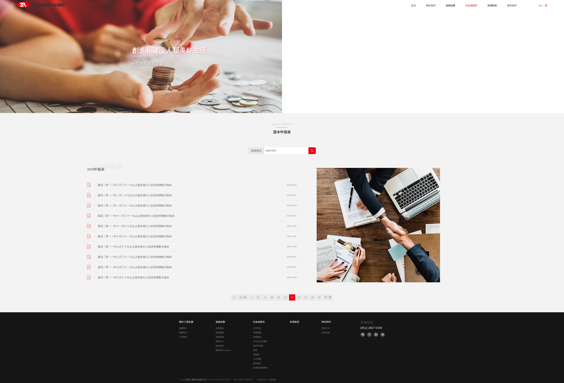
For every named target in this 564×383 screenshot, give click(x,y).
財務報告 (257, 337)
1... (234, 297)
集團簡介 (183, 328)
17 (319, 297)
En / (541, 5)
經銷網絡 (220, 332)
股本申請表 (258, 346)
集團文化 (183, 332)
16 (312, 297)
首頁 (413, 5)
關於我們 (430, 5)
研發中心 (220, 341)
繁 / (535, 5)
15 (305, 297)
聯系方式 (326, 328)
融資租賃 (220, 346)
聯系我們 (512, 5)
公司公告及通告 (260, 341)
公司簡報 (257, 359)
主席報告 (183, 337)
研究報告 (257, 363)
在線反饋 (326, 332)
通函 (255, 350)
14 (299, 297)
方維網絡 (272, 380)
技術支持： (263, 380)
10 (272, 297)
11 (279, 297)
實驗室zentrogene (223, 350)
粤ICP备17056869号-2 (244, 380)
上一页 (242, 297)
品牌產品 (220, 328)
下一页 (327, 297)
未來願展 (220, 337)
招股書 (256, 355)
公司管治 (257, 328)
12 (285, 297)
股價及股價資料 (260, 368)
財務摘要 (257, 332)
